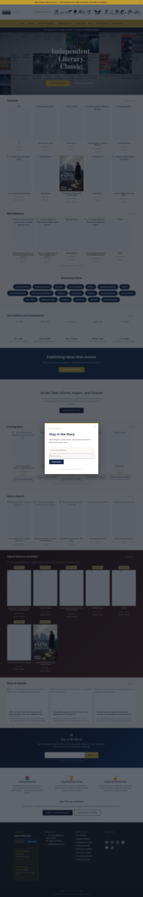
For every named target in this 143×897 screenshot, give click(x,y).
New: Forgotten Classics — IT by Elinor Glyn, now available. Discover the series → (71, 2)
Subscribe (56, 462)
